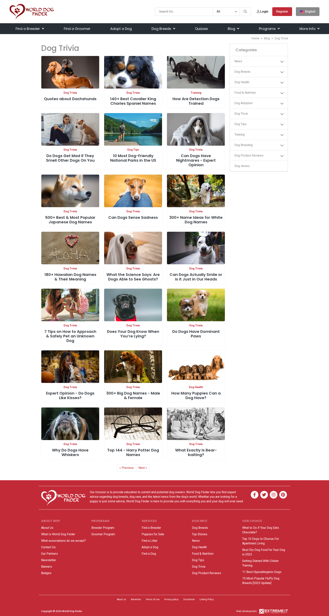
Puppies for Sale (153, 534)
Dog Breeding (243, 145)
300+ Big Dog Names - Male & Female (133, 395)
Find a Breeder (28, 28)
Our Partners (49, 553)
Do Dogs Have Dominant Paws (196, 334)
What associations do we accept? (63, 540)
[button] (282, 62)
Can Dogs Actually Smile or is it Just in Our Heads (196, 277)
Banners (46, 566)
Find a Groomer (77, 28)
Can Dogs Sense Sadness (133, 217)
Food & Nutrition (245, 92)
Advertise (136, 599)
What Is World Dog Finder (58, 534)
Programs (268, 28)
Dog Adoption (243, 103)
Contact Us (48, 547)
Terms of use (153, 599)
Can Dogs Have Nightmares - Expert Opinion (196, 160)
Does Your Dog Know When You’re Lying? (133, 334)
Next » (142, 468)
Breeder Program (102, 528)
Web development (246, 611)
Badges (46, 573)
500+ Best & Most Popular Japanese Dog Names (70, 220)
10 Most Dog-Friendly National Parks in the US (133, 158)
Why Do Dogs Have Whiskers (70, 452)
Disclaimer (189, 599)
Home (255, 38)
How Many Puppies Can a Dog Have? (196, 395)
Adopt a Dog (121, 28)
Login (264, 11)
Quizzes (201, 28)
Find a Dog (149, 553)
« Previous (126, 468)
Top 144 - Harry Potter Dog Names (133, 452)
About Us (47, 528)
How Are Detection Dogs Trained (196, 101)
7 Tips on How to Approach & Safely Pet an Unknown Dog (70, 336)
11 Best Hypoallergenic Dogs (261, 572)
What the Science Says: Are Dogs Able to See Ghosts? (133, 277)
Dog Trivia (70, 92)
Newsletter (48, 560)
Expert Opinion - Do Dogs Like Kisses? (70, 395)
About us (121, 599)
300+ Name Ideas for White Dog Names (196, 220)
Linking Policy (207, 599)
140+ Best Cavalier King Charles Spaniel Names (133, 101)
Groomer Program (103, 534)
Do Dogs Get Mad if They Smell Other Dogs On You (70, 158)
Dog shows (242, 166)
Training (196, 92)
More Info (307, 28)
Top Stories (199, 534)
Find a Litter (149, 540)
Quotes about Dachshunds (70, 98)
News (238, 61)
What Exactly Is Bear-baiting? (196, 452)
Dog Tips (133, 149)
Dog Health (196, 387)
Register (282, 11)
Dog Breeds (162, 28)
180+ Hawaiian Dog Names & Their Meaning (70, 277)
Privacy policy (171, 599)
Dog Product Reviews (249, 155)
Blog (232, 28)
